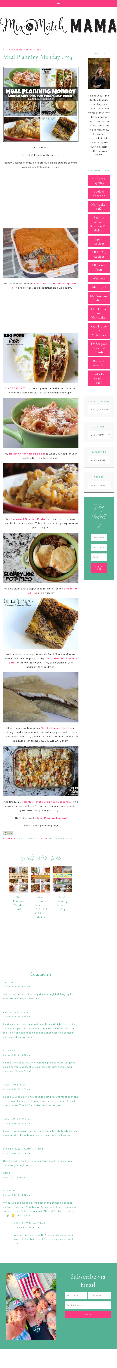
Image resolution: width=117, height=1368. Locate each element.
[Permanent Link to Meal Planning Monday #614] (62, 892)
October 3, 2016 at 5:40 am (16, 986)
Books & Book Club (98, 363)
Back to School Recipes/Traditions (99, 224)
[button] (58, 3)
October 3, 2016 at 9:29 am (16, 1016)
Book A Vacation (99, 194)
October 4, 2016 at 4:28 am (27, 1227)
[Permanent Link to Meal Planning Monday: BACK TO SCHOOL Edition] (40, 892)
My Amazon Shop (99, 298)
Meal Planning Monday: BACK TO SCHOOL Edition (40, 907)
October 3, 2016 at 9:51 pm (16, 1153)
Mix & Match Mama (58, 25)
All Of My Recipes (12, 50)
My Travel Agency (99, 180)
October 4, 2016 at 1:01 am (16, 1195)
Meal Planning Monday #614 (62, 903)
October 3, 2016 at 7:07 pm (16, 1123)
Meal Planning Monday (62, 839)
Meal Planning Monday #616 (18, 903)
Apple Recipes (99, 241)
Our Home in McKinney (99, 330)
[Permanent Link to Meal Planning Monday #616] (18, 892)
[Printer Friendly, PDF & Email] (8, 833)
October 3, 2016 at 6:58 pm (16, 1089)
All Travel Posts (99, 267)
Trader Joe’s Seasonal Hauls (99, 348)
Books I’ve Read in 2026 (99, 378)
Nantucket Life (99, 207)
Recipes (99, 477)
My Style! (99, 287)
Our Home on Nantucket (99, 313)
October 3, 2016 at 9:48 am (16, 1055)
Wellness (99, 278)
